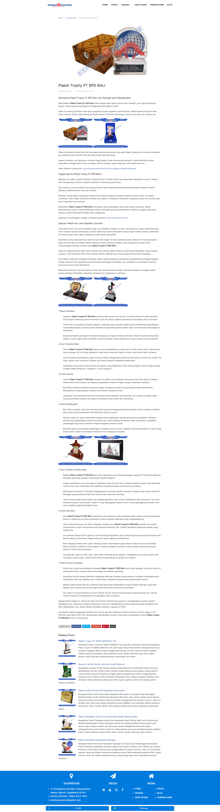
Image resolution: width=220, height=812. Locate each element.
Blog (169, 5)
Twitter (86, 626)
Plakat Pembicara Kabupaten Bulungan (97, 740)
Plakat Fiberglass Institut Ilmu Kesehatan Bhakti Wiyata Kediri (108, 716)
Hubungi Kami (157, 5)
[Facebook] (122, 790)
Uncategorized (71, 18)
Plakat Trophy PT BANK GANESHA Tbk (97, 641)
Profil (114, 5)
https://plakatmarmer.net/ (117, 218)
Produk (125, 5)
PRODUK (139, 793)
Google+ (97, 626)
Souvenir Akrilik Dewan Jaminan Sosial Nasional (101, 664)
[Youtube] (110, 790)
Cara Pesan (140, 5)
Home (105, 5)
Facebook (76, 626)
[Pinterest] (103, 790)
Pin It (106, 626)
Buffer (113, 626)
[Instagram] (116, 790)
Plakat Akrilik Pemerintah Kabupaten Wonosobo (101, 690)
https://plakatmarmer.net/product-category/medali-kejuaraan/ (109, 168)
